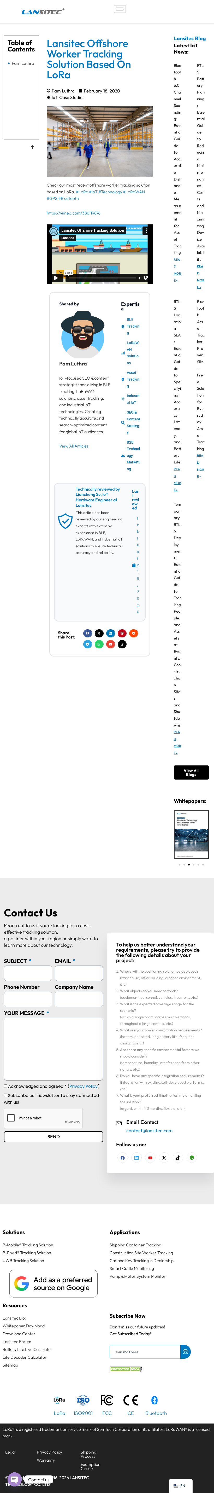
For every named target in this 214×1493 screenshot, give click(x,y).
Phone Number (22, 987)
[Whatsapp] (192, 1157)
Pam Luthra (23, 63)
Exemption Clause (90, 1466)
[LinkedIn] (150, 1157)
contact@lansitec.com (149, 1131)
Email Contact (142, 1122)
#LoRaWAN (134, 191)
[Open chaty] (15, 1479)
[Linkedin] (136, 1157)
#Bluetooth (68, 198)
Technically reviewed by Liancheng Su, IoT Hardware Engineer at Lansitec (98, 497)
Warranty (46, 1460)
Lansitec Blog (190, 38)
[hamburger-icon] (120, 9)
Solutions (14, 1232)
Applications (125, 1232)
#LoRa (82, 191)
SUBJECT (16, 961)
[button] (87, 633)
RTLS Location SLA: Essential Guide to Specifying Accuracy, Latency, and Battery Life (177, 381)
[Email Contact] (119, 1122)
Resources (15, 1305)
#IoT (93, 191)
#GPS (52, 198)
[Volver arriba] (32, 147)
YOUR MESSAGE (24, 1013)
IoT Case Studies (68, 97)
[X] (164, 1157)
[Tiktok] (178, 1157)
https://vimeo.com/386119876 (73, 213)
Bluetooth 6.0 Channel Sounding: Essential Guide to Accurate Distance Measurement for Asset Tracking (177, 159)
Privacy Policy (83, 1086)
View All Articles (73, 446)
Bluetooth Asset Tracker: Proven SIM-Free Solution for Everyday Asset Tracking (201, 375)
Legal (10, 1452)
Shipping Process (88, 1454)
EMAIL (63, 961)
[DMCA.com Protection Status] (126, 1370)
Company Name (74, 987)
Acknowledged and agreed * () (54, 1086)
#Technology (110, 191)
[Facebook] (122, 1157)
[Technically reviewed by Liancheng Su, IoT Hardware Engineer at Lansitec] (65, 521)
